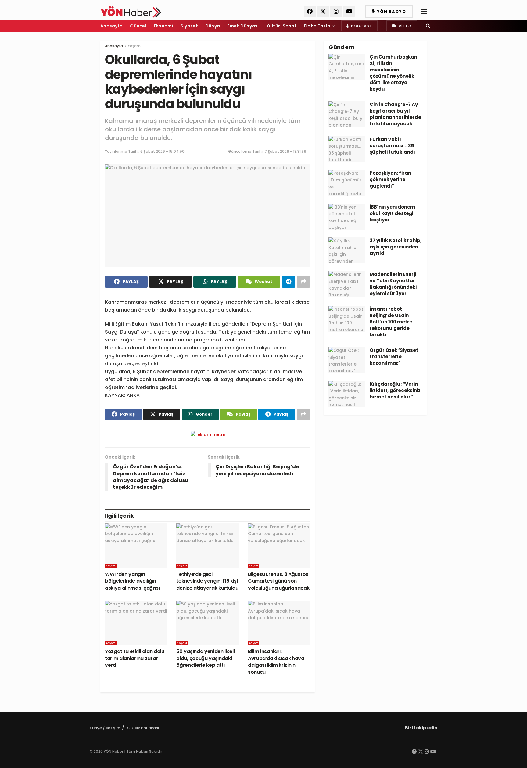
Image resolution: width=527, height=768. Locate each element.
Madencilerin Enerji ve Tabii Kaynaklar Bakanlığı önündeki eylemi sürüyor (393, 284)
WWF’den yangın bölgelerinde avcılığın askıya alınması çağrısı (132, 581)
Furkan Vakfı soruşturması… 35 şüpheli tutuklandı (392, 145)
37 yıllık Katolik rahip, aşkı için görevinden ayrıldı (395, 246)
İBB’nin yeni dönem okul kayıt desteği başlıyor (392, 213)
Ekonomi (163, 26)
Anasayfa (111, 26)
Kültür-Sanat (281, 26)
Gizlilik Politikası (143, 728)
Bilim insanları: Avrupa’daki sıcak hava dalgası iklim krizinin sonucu (276, 661)
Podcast (361, 26)
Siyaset (189, 26)
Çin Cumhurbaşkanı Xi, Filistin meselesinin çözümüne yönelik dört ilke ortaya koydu (394, 73)
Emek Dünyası (243, 26)
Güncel (138, 26)
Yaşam (134, 45)
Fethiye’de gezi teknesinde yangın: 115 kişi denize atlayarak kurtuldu (207, 581)
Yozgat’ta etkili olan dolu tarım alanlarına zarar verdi (134, 658)
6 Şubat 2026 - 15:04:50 (162, 151)
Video (404, 26)
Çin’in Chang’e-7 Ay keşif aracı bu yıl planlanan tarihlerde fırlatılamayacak (395, 114)
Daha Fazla (317, 26)
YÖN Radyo (390, 11)
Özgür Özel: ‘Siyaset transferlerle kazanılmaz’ (394, 356)
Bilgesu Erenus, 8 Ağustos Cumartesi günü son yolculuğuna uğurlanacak (279, 581)
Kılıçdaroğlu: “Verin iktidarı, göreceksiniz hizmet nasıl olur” (395, 390)
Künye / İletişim (105, 728)
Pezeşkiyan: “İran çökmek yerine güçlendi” (390, 179)
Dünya (212, 26)
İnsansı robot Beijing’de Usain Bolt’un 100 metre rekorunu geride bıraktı (391, 322)
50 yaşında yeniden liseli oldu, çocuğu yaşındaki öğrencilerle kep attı (205, 658)
